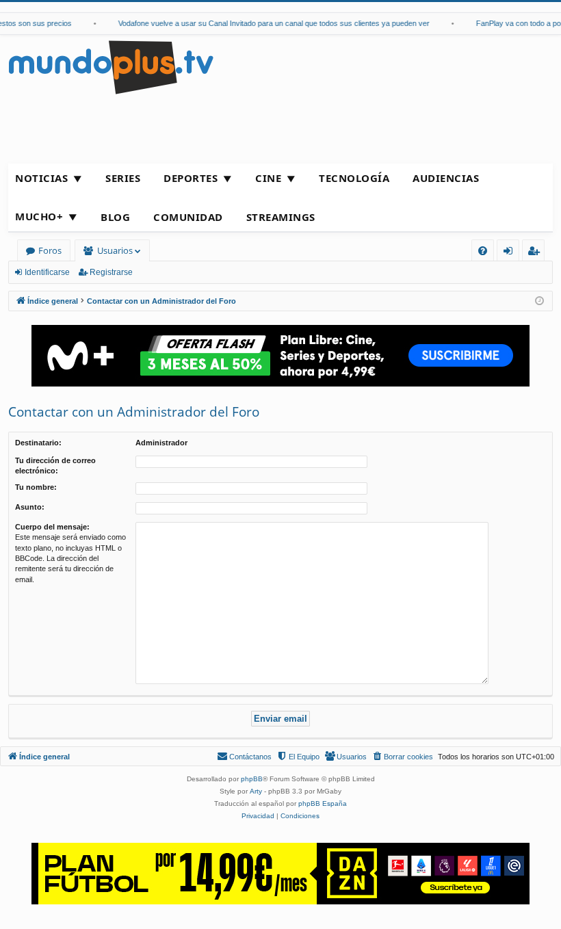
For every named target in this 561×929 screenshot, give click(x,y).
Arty (256, 791)
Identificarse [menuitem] (511, 252)
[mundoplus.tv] (110, 67)
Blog (115, 217)
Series (122, 178)
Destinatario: (38, 443)
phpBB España (322, 803)
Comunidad (188, 217)
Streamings (280, 217)
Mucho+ (39, 216)
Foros (50, 250)
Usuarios (115, 250)
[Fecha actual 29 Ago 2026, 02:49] (539, 301)
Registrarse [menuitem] (536, 252)
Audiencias (446, 178)
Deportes (191, 178)
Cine (268, 178)
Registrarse (111, 272)
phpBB (252, 779)
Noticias (41, 178)
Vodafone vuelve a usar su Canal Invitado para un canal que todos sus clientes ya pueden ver (267, 23)
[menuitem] (482, 250)
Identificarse (47, 272)
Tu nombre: (36, 487)
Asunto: (29, 507)
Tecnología (354, 178)
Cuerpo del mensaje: (52, 527)
